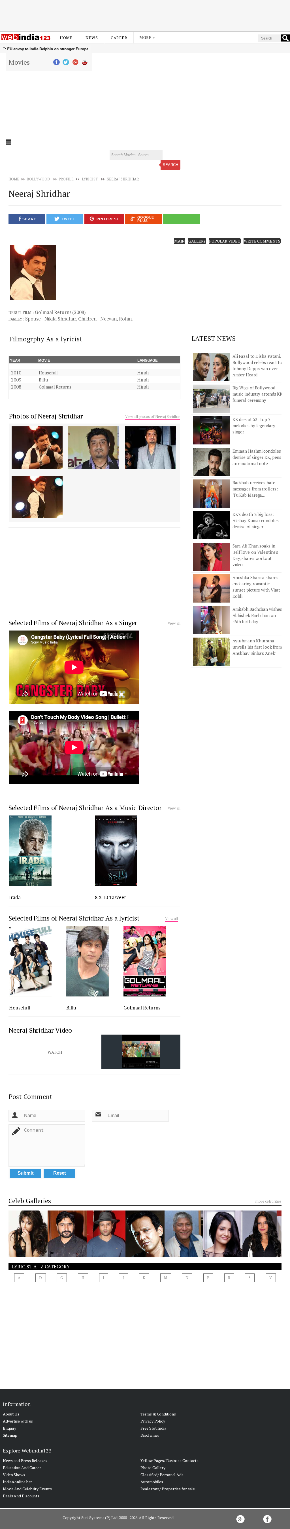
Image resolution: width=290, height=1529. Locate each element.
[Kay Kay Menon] (145, 1255)
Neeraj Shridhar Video (40, 1030)
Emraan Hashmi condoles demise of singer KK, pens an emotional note (257, 457)
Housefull (48, 373)
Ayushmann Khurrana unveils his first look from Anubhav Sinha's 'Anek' (257, 647)
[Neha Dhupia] (262, 1255)
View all (174, 623)
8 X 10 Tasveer (110, 897)
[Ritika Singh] (222, 1255)
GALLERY (197, 241)
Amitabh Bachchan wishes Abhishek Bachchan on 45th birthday (257, 615)
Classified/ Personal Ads (162, 1474)
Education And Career (22, 1467)
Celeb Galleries (29, 1200)
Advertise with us (18, 1421)
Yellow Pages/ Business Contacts (169, 1460)
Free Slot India (153, 1428)
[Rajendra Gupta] (184, 1255)
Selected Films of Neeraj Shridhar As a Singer (72, 622)
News (92, 37)
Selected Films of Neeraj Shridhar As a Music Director (85, 807)
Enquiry (9, 1428)
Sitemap (10, 1435)
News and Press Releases (25, 1460)
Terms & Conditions (158, 1414)
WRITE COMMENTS (262, 241)
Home (66, 37)
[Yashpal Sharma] (67, 1255)
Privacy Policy (152, 1421)
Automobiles (151, 1481)
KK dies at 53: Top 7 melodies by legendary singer (254, 425)
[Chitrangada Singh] (28, 1255)
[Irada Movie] (30, 884)
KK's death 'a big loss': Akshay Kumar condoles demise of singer (256, 520)
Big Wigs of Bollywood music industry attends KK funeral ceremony (258, 394)
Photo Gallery (152, 1467)
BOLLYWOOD (38, 179)
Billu (43, 380)
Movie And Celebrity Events (27, 1488)
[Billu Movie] (87, 995)
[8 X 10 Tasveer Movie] (116, 884)
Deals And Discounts (21, 1496)
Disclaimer (149, 1435)
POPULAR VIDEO (224, 241)
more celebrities (268, 1201)
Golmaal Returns (55, 387)
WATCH (55, 1052)
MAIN (179, 241)
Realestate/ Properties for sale (167, 1488)
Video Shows (14, 1474)
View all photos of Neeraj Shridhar (152, 416)
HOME (13, 179)
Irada (15, 897)
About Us (11, 1414)
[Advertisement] (145, 15)
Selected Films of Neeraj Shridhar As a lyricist (73, 918)
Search (170, 165)
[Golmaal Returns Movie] (144, 995)
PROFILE (66, 179)
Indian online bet (17, 1481)
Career (119, 37)
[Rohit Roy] (106, 1255)
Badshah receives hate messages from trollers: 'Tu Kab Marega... (255, 489)
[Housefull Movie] (30, 995)
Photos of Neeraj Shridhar (46, 416)
